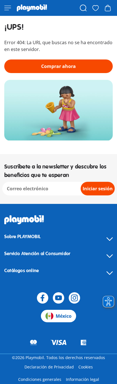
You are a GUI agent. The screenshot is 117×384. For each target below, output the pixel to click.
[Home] (32, 8)
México (64, 316)
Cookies (85, 367)
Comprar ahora (58, 66)
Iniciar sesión (98, 188)
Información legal (82, 379)
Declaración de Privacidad (49, 367)
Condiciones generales (39, 379)
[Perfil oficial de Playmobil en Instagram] (74, 298)
